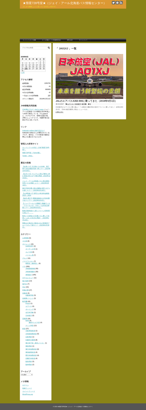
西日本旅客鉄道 (31, 355)
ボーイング (29, 309)
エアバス (70, 104)
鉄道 (24, 328)
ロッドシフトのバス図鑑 (29, 40)
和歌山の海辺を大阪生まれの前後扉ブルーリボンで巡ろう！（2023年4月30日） (35, 225)
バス (24, 266)
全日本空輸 (29, 312)
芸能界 (24, 318)
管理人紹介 (70, 40)
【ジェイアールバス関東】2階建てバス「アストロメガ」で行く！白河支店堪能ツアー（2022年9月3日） (36, 205)
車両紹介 (29, 275)
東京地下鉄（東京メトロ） (35, 343)
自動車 (24, 293)
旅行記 (24, 284)
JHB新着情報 (30, 268)
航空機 (84, 104)
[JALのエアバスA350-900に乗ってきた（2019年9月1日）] (89, 98)
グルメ (24, 258)
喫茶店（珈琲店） (32, 263)
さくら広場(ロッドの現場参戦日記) (51, 40)
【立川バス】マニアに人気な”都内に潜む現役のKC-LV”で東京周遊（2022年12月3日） (36, 176)
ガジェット (26, 244)
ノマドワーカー (27, 261)
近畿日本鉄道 (30, 358)
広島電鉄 (29, 337)
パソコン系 (29, 255)
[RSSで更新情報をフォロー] (121, 3)
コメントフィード (28, 391)
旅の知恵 (25, 281)
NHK (27, 320)
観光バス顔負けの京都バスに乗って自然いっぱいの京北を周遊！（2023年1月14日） (35, 218)
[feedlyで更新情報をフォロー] (117, 3)
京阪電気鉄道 (30, 331)
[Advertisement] (73, 23)
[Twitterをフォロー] (113, 3)
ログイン (25, 385)
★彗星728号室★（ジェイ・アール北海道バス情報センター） (64, 3)
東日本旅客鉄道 (31, 349)
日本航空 (77, 104)
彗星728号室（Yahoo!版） (31, 153)
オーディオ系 (30, 249)
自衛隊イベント (27, 298)
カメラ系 (29, 252)
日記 (24, 287)
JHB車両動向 (30, 272)
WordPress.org (27, 394)
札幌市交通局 (30, 340)
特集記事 (25, 290)
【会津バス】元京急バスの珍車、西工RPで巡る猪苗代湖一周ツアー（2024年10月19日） (36, 169)
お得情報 (25, 238)
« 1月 (23, 72)
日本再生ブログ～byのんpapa (33, 109)
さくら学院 (29, 325)
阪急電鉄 (29, 361)
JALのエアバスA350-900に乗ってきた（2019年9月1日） (86, 101)
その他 (24, 241)
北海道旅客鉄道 (31, 334)
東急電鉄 (29, 346)
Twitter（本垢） (27, 156)
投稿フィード (27, 388)
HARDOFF (29, 246)
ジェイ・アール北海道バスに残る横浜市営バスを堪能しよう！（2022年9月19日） (35, 183)
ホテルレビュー (27, 278)
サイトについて (83, 40)
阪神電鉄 (29, 364)
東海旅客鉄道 (30, 352)
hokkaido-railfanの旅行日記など (33, 130)
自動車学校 (29, 295)
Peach (28, 303)
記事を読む (60, 112)
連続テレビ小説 (34, 322)
